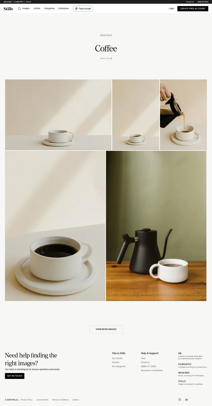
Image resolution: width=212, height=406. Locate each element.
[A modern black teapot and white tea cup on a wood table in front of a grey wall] (156, 226)
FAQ (143, 358)
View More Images (106, 329)
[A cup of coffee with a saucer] (135, 114)
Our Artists (117, 358)
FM (179, 353)
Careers (75, 400)
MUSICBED (183, 373)
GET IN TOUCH (14, 376)
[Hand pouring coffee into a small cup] (183, 114)
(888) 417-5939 (203, 2)
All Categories (119, 366)
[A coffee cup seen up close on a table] (55, 226)
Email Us (145, 362)
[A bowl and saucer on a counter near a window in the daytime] (58, 114)
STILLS (182, 381)
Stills (28, 2)
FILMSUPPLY (184, 364)
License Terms (42, 400)
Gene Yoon (106, 35)
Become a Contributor (152, 370)
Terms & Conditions (60, 400)
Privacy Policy (26, 400)
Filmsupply (18, 2)
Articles (115, 362)
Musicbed (8, 2)
